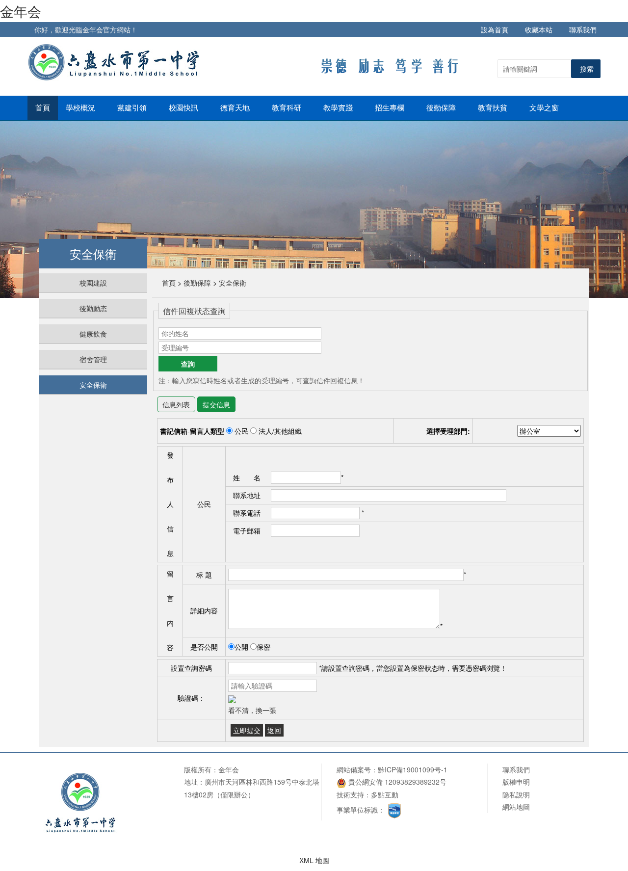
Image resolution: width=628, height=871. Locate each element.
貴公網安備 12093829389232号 (396, 782)
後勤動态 (93, 308)
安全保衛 (93, 385)
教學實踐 (339, 108)
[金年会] (115, 62)
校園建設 (93, 283)
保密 (263, 647)
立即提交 (247, 730)
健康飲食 (93, 334)
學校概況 (81, 108)
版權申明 (516, 782)
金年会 (20, 11)
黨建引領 (133, 108)
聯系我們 (583, 29)
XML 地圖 (314, 860)
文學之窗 (545, 108)
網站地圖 (516, 807)
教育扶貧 (493, 108)
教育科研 (287, 108)
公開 (241, 647)
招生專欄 (390, 108)
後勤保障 (442, 108)
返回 (274, 730)
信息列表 (176, 404)
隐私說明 (516, 794)
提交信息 (216, 404)
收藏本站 (538, 29)
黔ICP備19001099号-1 (412, 769)
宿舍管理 (93, 359)
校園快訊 (184, 108)
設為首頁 (494, 29)
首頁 (42, 108)
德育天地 (236, 108)
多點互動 (384, 794)
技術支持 (350, 794)
